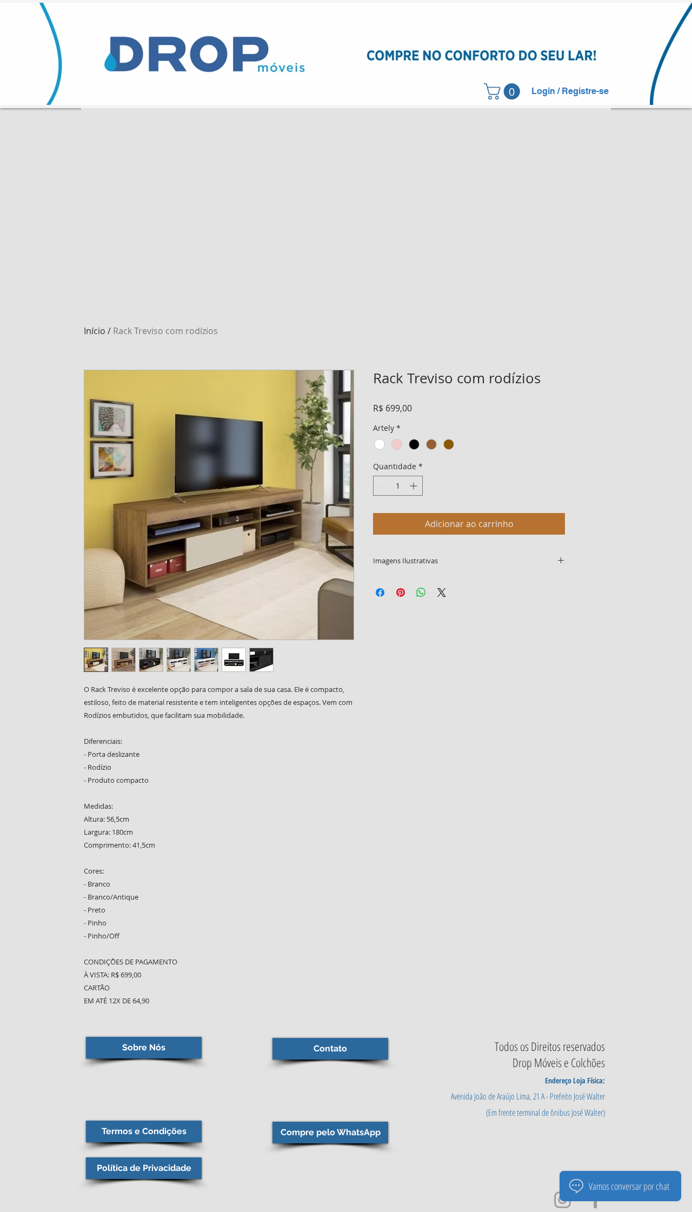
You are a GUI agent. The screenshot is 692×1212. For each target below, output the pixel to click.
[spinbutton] (398, 485)
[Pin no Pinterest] (400, 592)
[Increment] (414, 485)
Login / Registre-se (570, 91)
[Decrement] (381, 485)
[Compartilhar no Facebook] (380, 592)
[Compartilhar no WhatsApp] (421, 592)
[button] (504, 91)
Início (94, 331)
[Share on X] (441, 592)
